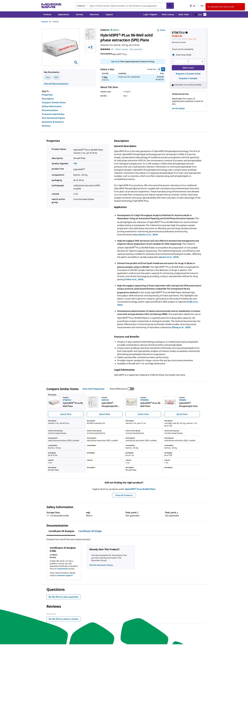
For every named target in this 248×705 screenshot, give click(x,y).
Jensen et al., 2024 (169, 257)
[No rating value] (105, 49)
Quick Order (183, 14)
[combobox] (125, 6)
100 (75, 163)
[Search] (170, 6)
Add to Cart (188, 67)
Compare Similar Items (54, 102)
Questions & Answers (53, 121)
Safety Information (51, 106)
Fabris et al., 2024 (134, 279)
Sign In (114, 61)
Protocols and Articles (53, 114)
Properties (47, 94)
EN (202, 6)
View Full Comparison (93, 389)
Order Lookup (168, 14)
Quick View (65, 414)
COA (47, 77)
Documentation (50, 110)
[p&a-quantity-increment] (202, 61)
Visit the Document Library (101, 565)
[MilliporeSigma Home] (51, 5)
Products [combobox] (81, 6)
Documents (63, 568)
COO (56, 77)
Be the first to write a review (65, 620)
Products (44, 22)
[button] (150, 14)
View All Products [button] (124, 495)
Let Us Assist (178, 108)
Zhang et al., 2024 (181, 327)
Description (48, 98)
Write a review (121, 49)
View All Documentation (56, 83)
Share (162, 30)
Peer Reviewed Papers (53, 118)
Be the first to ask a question (63, 596)
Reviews (46, 125)
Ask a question (136, 49)
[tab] (46, 22)
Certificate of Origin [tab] (90, 531)
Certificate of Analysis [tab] (61, 531)
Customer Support (64, 575)
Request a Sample (188, 78)
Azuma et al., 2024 (148, 234)
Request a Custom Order (188, 73)
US (194, 6)
